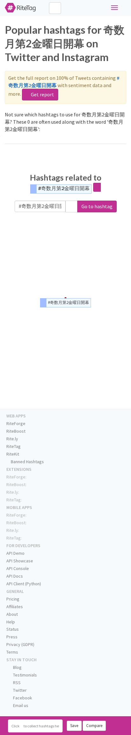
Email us (20, 705)
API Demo (15, 553)
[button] (72, 206)
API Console (17, 568)
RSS (16, 682)
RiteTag (13, 446)
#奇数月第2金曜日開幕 (64, 188)
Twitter (19, 690)
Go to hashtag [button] (97, 206)
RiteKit (12, 454)
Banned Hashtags (27, 461)
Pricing (12, 599)
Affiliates (14, 606)
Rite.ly (12, 439)
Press (11, 637)
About (12, 614)
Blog (17, 667)
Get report (42, 94)
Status (12, 629)
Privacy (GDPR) (20, 644)
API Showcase (19, 561)
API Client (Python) (23, 584)
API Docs (14, 576)
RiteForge (15, 423)
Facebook (22, 698)
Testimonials (24, 675)
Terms (12, 652)
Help (10, 622)
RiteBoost (15, 431)
